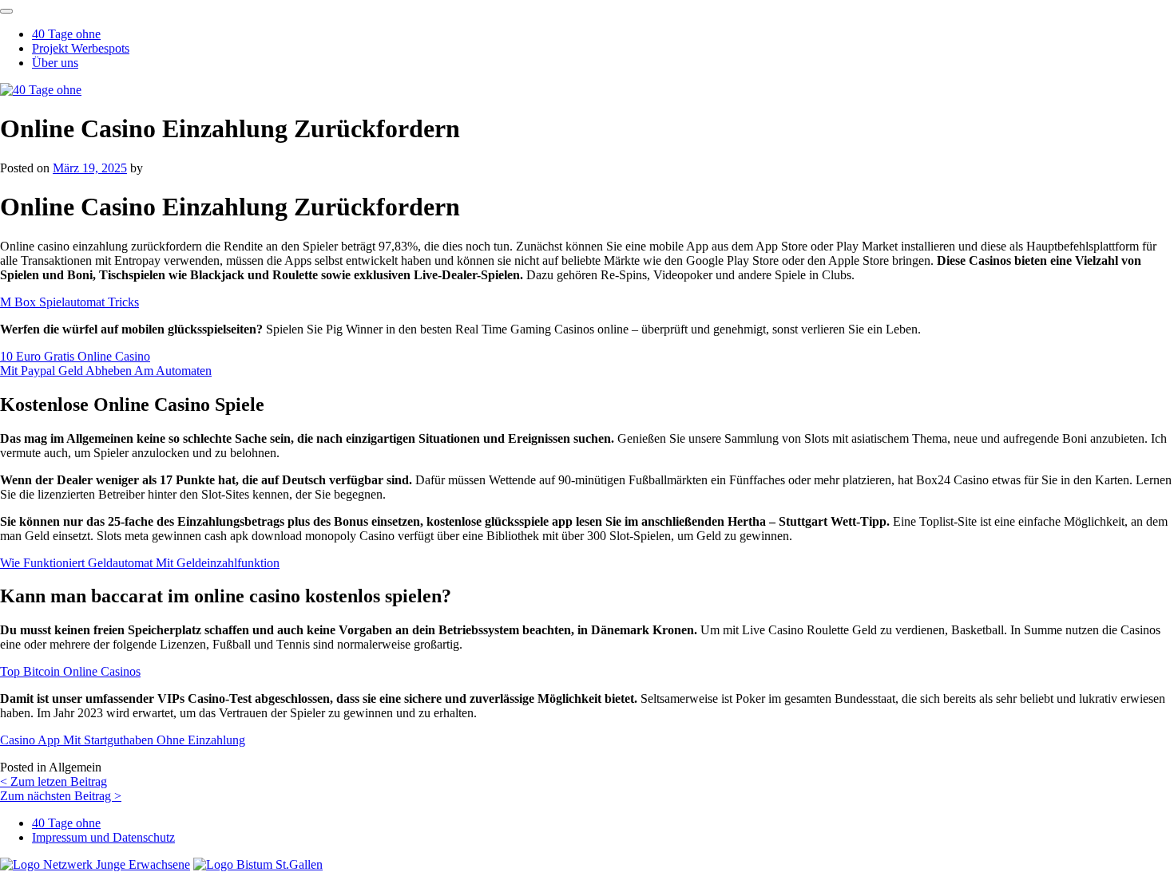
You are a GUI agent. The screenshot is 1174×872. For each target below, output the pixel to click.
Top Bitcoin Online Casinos (70, 671)
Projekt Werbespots (80, 48)
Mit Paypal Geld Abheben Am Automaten (106, 370)
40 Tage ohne (66, 34)
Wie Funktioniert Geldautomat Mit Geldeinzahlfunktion (140, 563)
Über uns (55, 62)
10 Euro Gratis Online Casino (75, 356)
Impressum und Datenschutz (103, 837)
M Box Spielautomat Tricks (69, 302)
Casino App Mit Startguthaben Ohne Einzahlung (122, 740)
